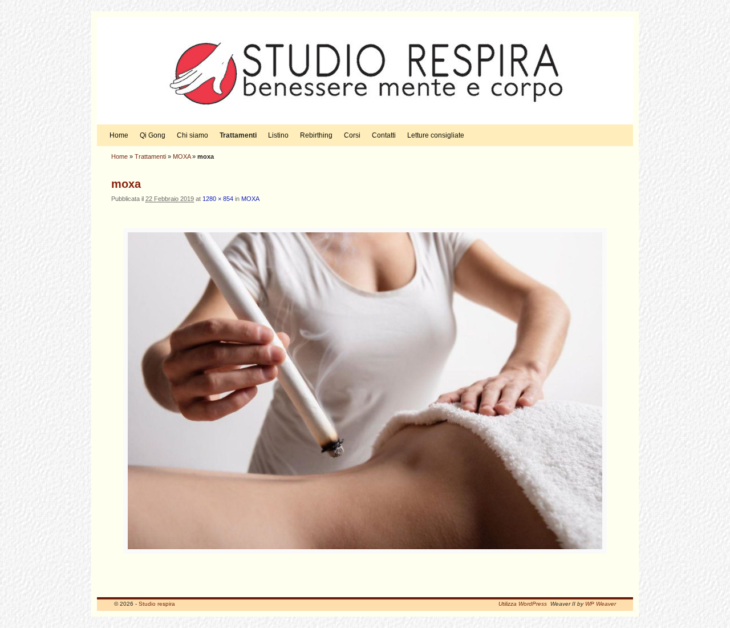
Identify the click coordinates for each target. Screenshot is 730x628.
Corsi (352, 135)
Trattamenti (238, 135)
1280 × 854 (217, 198)
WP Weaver (600, 604)
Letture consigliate (435, 135)
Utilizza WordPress (522, 604)
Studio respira (157, 604)
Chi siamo (192, 135)
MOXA (181, 156)
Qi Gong (152, 135)
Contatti (384, 135)
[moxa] (365, 391)
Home (119, 135)
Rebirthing (316, 135)
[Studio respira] (365, 70)
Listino (278, 135)
